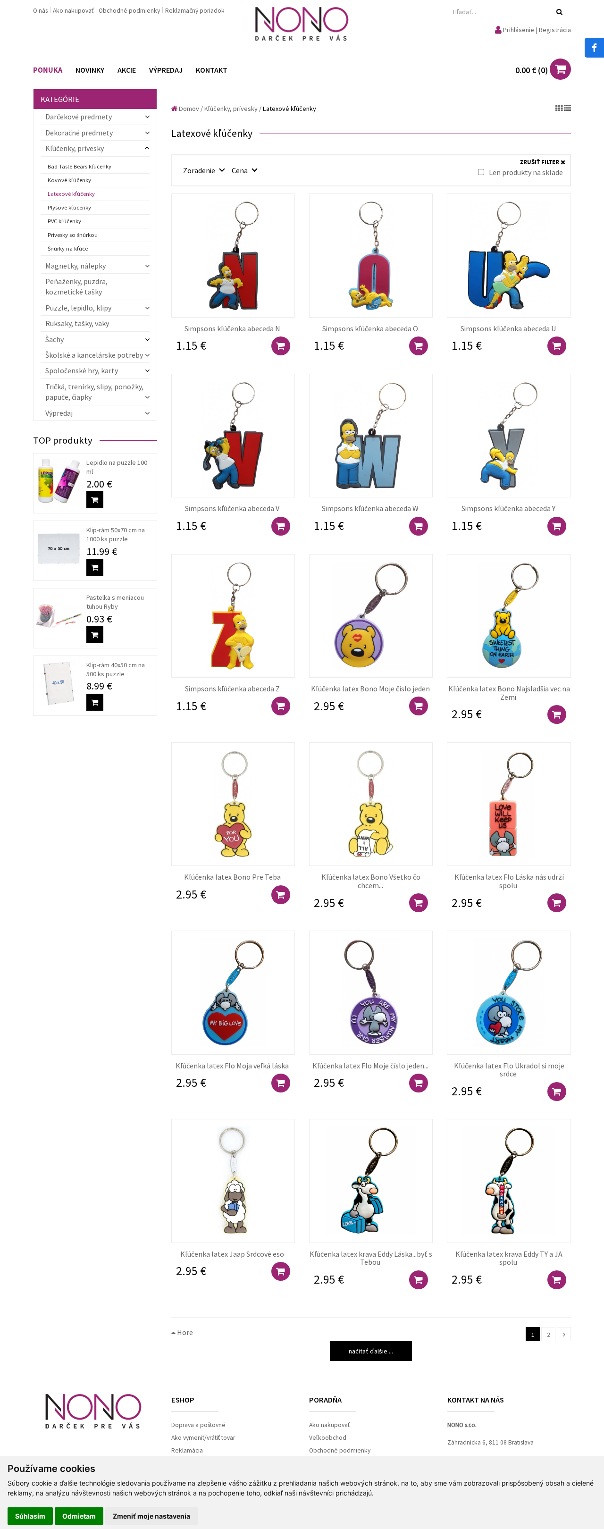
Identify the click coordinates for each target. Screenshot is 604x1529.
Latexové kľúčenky (71, 193)
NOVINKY (90, 70)
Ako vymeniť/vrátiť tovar (203, 1438)
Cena (240, 170)
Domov (188, 108)
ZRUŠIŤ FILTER (540, 163)
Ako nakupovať (74, 11)
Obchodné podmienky (130, 11)
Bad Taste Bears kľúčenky (79, 166)
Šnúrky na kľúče (68, 248)
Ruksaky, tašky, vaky (77, 323)
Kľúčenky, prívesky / (232, 108)
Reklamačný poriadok (195, 11)
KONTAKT (211, 70)
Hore (184, 1332)
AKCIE (126, 70)
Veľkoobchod (327, 1438)
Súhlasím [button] (30, 1516)
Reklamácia (187, 1450)
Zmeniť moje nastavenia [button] (151, 1516)
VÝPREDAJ (166, 70)
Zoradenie (200, 170)
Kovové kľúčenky (69, 180)
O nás (41, 11)
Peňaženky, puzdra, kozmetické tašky (76, 286)
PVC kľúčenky (64, 221)
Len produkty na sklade (525, 172)
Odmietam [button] (79, 1516)
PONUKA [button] (47, 70)
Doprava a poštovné (198, 1425)
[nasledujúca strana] (564, 1334)
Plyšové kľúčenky (69, 207)
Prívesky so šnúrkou (73, 234)
